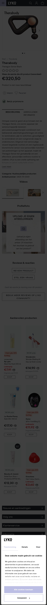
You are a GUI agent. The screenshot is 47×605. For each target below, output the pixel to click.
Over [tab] (38, 547)
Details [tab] (25, 547)
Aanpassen (22, 598)
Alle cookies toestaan (23, 589)
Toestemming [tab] (10, 547)
